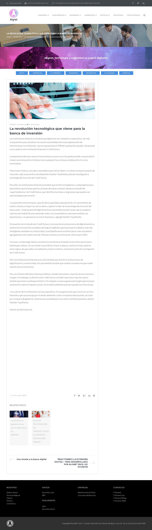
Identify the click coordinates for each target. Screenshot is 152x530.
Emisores (42, 15)
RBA (43, 495)
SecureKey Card (48, 492)
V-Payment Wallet (119, 501)
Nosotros (118, 15)
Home (9, 37)
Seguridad (73, 73)
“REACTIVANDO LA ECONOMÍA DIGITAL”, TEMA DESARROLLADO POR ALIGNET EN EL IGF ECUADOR (71, 463)
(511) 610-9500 (15, 3)
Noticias (104, 15)
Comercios (89, 15)
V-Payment (117, 492)
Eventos (126, 73)
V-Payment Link (119, 495)
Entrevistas (91, 73)
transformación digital (18, 395)
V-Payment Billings (120, 498)
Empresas (74, 15)
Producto (36, 124)
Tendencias (17, 37)
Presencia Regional (13, 495)
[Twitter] (138, 3)
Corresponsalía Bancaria (87, 495)
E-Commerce (55, 73)
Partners (10, 501)
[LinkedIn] (143, 3)
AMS (43, 506)
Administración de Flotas (86, 492)
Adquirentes (58, 15)
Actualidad (109, 73)
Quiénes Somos (12, 492)
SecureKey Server (48, 509)
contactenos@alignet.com (38, 3)
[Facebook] (133, 3)
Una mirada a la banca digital (32, 459)
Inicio (21, 73)
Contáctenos (133, 15)
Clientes (9, 498)
